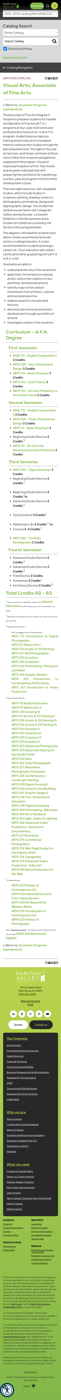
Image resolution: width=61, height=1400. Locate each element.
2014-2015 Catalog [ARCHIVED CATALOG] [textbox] (31, 13)
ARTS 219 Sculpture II (25, 741)
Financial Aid (8, 1250)
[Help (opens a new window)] (57, 78)
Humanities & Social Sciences (23, 1050)
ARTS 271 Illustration (25, 835)
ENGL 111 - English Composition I (35, 355)
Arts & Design (14, 1045)
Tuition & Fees (9, 1246)
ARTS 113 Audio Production (29, 703)
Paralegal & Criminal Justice (21, 1077)
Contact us (41, 1024)
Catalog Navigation (20, 67)
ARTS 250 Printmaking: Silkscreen (34, 810)
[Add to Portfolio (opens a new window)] (48, 78)
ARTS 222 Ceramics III (26, 733)
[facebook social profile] (22, 1013)
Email (30, 1004)
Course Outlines (10, 1235)
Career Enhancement (13, 1228)
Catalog (7, 1231)
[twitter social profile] (30, 1013)
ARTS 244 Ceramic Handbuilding (33, 788)
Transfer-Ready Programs (20, 1182)
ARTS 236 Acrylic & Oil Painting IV (34, 724)
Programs (7, 1224)
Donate (18, 1024)
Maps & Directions (30, 1000)
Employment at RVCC (41, 1259)
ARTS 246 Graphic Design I (29, 674)
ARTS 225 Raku (21, 758)
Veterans (11, 1151)
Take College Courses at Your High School (29, 1198)
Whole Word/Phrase (20, 48)
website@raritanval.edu (14, 1336)
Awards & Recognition (41, 1235)
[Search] (54, 41)
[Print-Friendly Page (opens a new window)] (54, 78)
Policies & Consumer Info (42, 1256)
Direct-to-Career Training (20, 1176)
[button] (7, 1390)
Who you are (16, 1112)
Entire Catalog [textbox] (14, 32)
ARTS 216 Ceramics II (25, 728)
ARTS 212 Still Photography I (30, 653)
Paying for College (12, 1242)
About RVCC (37, 1219)
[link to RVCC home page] (30, 977)
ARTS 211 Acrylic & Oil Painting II (33, 716)
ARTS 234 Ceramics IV (26, 737)
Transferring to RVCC (18, 1146)
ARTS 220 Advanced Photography (34, 746)
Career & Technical (17, 1061)
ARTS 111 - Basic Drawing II (31, 428)
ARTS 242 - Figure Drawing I (32, 469)
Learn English (14, 1192)
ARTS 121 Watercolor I (26, 644)
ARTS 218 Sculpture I (25, 661)
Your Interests (17, 1038)
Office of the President (41, 1231)
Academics (8, 1219)
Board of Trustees (39, 1228)
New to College (15, 1129)
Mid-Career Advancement (21, 1187)
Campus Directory (39, 1263)
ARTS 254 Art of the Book (28, 814)
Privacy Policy (30, 1372)
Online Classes (15, 1203)
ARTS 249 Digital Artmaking (30, 805)
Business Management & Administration (28, 1072)
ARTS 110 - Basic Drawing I (31, 373)
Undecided (13, 1099)
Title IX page (16, 1304)
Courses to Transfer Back (20, 1171)
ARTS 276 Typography (26, 856)
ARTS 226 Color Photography (31, 763)
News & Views (37, 1239)
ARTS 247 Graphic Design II (29, 792)
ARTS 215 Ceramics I (25, 657)
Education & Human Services (22, 1093)
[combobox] (30, 13)
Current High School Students (22, 1124)
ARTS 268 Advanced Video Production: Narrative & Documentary (29, 827)
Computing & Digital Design (22, 1088)
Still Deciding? (14, 1209)
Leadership (36, 1224)
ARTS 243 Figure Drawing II (29, 784)
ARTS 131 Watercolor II (26, 707)
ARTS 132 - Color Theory (29, 382)
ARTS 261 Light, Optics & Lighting (34, 818)
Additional (36, 1245)
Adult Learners (14, 1119)
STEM (9, 1083)
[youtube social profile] (47, 1013)
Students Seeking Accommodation (26, 1135)
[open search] (48, 6)
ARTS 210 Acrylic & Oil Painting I (33, 649)
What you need (18, 1164)
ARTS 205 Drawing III (25, 711)
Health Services (15, 1056)
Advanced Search (15, 57)
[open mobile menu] (54, 5)
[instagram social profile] (39, 1013)
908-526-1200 (27, 994)
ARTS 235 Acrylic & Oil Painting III (34, 720)
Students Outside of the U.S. (22, 1140)
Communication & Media (20, 1066)
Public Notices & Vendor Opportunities (42, 1251)
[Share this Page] (51, 78)
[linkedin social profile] (13, 1013)
